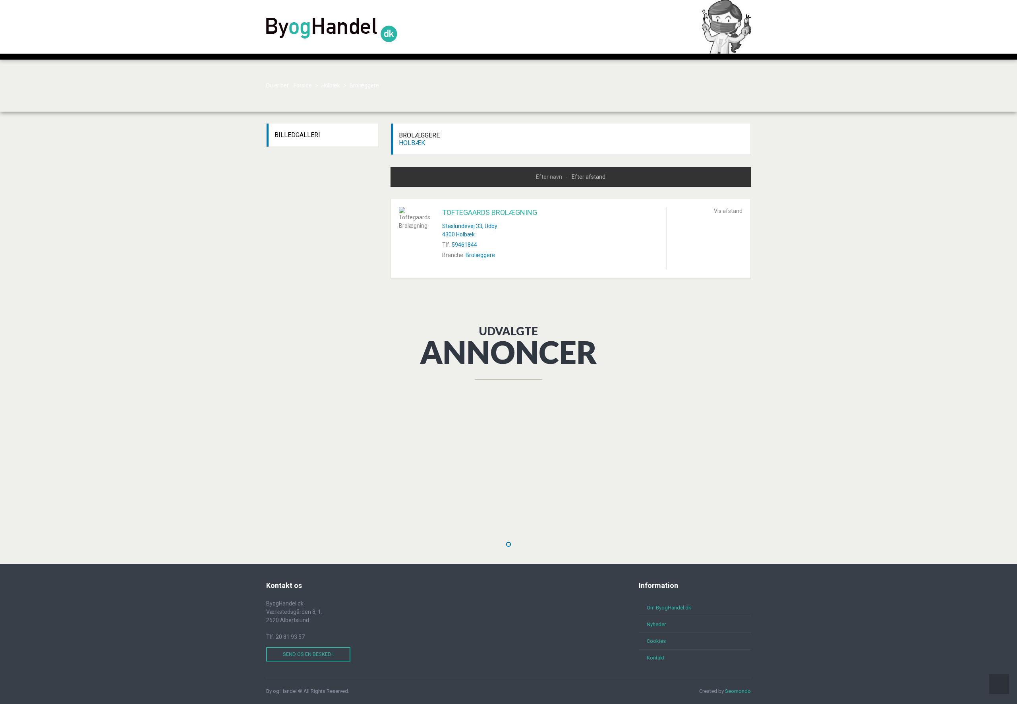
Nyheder (656, 624)
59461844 (464, 245)
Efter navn (549, 177)
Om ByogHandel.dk (669, 608)
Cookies (656, 641)
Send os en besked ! (308, 654)
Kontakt (656, 658)
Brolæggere (480, 255)
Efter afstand (588, 177)
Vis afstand (728, 211)
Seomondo (738, 691)
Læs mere (385, 516)
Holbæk (412, 143)
